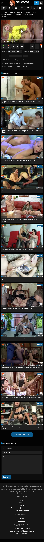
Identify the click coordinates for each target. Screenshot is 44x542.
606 (5, 316)
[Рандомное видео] (36, 3)
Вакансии (21, 521)
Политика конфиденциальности (21, 508)
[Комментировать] (22, 46)
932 (5, 256)
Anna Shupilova (17, 51)
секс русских (22, 493)
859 (5, 197)
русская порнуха (11, 493)
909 (5, 168)
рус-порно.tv (30, 485)
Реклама (21, 518)
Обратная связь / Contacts (21, 528)
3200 (6, 286)
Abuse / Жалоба (21, 533)
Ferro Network (34, 51)
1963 (6, 138)
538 (5, 345)
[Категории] (4, 8)
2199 (6, 108)
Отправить (6, 477)
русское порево (33, 493)
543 (5, 405)
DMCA (22, 505)
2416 (6, 79)
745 (5, 375)
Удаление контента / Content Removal (21, 531)
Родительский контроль (21, 510)
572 (5, 227)
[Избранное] (28, 8)
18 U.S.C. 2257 (22, 502)
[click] (4, 541)
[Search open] (41, 3)
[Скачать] (37, 46)
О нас (22, 500)
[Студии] (16, 8)
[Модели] (10, 8)
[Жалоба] (17, 46)
